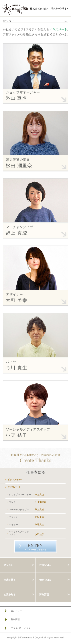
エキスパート (14, 487)
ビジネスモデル (15, 479)
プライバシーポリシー (22, 628)
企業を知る (10, 594)
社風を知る (45, 564)
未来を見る (10, 579)
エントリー (16, 611)
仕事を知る (45, 579)
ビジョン (8, 564)
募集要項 (44, 594)
